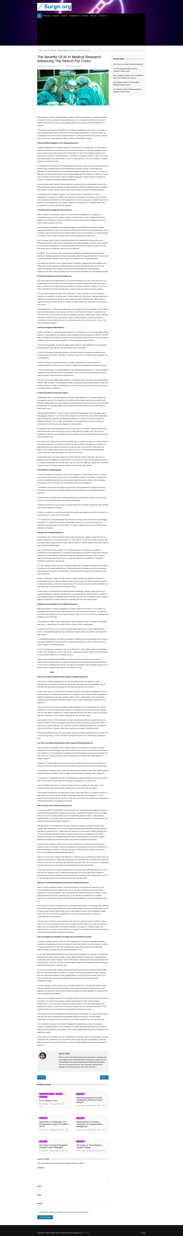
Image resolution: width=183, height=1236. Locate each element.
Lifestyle (64, 16)
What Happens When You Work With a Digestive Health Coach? (126, 84)
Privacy (143, 1233)
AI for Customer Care (48, 1101)
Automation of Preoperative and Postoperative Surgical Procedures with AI (53, 1124)
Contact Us (102, 16)
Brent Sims (42, 66)
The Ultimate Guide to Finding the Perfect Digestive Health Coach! (127, 90)
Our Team (84, 16)
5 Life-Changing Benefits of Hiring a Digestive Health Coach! (125, 70)
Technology (46, 16)
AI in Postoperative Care (47, 1094)
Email (39, 1195)
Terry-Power (44, 1104)
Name (39, 1186)
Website (40, 1203)
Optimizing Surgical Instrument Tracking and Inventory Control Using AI (89, 1100)
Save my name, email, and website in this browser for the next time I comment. (64, 1212)
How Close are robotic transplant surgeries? (128, 64)
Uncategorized (74, 16)
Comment (41, 1168)
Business (56, 16)
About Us (93, 16)
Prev (42, 1077)
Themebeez (86, 1233)
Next (103, 1077)
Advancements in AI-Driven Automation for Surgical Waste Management (89, 1124)
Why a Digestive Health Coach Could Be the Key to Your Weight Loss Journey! (128, 77)
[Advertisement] (91, 32)
